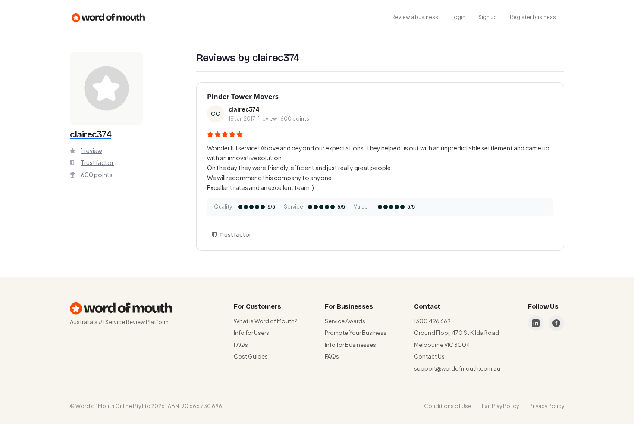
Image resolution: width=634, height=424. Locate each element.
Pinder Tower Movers (243, 96)
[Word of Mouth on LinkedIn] (535, 323)
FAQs (241, 344)
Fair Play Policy (500, 406)
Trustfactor (97, 162)
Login (458, 17)
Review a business (415, 17)
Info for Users (251, 332)
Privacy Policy (546, 406)
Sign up (487, 17)
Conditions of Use (447, 406)
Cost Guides (251, 356)
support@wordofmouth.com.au (457, 368)
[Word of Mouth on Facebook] (556, 323)
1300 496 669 (432, 321)
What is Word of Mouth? (265, 321)
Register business (533, 17)
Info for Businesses (350, 344)
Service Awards (345, 321)
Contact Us (429, 356)
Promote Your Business (355, 332)
